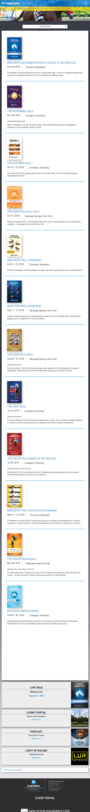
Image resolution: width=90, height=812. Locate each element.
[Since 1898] (11, 4)
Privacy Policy (38, 791)
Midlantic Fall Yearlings (24, 260)
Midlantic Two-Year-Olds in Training (32, 511)
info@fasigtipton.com (58, 787)
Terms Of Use (29, 791)
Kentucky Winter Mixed (23, 611)
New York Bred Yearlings (24, 306)
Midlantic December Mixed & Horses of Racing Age (41, 63)
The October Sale (19, 163)
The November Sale (20, 111)
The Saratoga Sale (20, 355)
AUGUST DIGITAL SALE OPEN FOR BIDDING (40, 8)
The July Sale (16, 407)
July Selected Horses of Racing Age (31, 459)
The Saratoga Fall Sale (23, 212)
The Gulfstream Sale (21, 559)
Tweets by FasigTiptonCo (13, 770)
